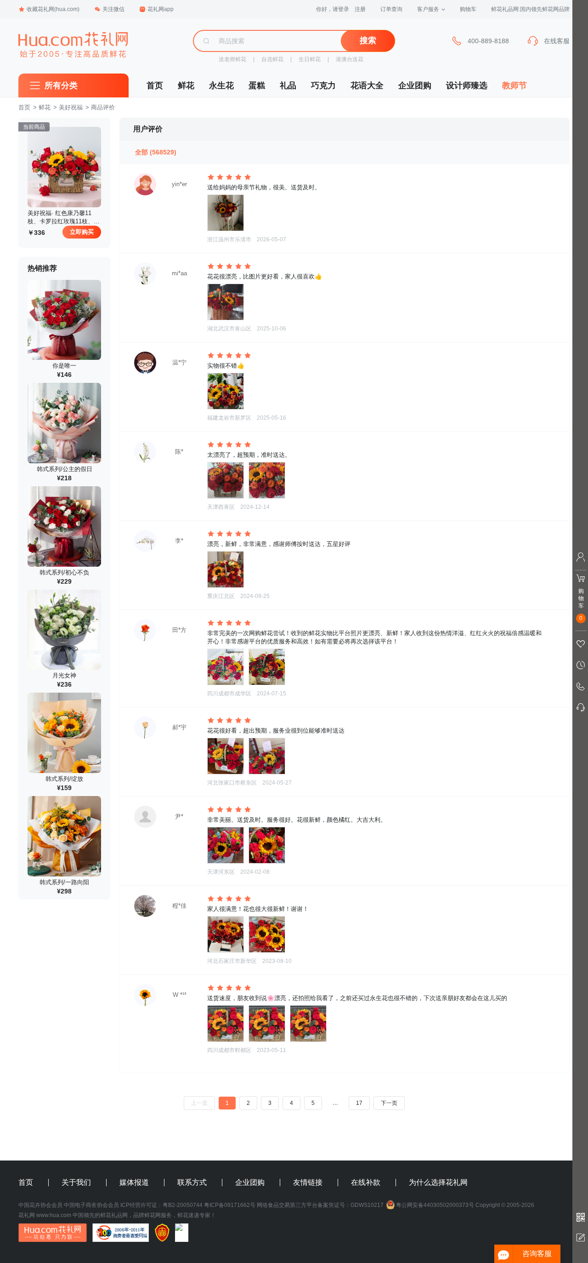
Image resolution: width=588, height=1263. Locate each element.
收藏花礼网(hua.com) (53, 9)
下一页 (389, 1103)
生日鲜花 (310, 59)
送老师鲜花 (232, 59)
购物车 (468, 9)
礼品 (288, 85)
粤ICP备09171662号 (229, 1205)
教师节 (514, 85)
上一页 (199, 1103)
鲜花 (186, 85)
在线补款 (365, 1182)
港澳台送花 (349, 59)
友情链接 (307, 1182)
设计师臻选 (466, 85)
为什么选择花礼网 (438, 1182)
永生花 (221, 85)
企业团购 (414, 85)
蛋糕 (257, 85)
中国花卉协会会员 (40, 1205)
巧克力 (323, 85)
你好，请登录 (332, 9)
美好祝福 (71, 107)
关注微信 (113, 9)
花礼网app (160, 9)
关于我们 (76, 1182)
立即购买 (82, 231)
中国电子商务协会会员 (91, 1205)
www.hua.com (53, 1215)
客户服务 (428, 9)
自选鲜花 (272, 59)
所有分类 (61, 85)
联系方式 (192, 1182)
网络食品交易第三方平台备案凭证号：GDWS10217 (320, 1205)
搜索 (368, 40)
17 (359, 1103)
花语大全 (367, 85)
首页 (155, 85)
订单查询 (391, 9)
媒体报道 (134, 1182)
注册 (360, 9)
